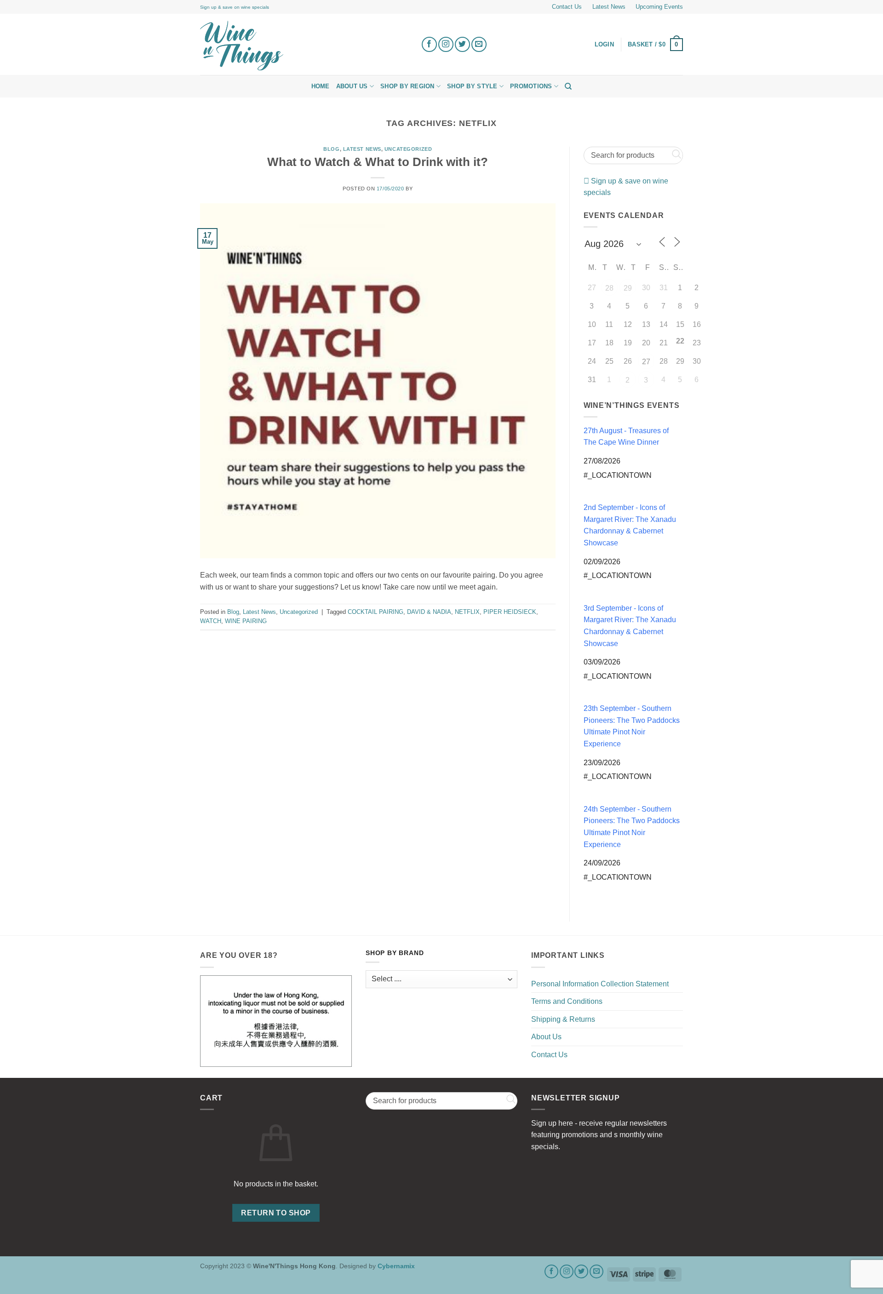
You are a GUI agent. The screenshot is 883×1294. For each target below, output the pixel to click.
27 (646, 362)
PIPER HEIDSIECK (509, 611)
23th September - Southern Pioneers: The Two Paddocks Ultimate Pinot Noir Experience (632, 726)
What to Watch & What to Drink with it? (377, 161)
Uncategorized (408, 149)
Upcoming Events (659, 6)
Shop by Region (407, 86)
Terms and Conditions (566, 1001)
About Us (352, 86)
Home (320, 86)
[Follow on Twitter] (462, 44)
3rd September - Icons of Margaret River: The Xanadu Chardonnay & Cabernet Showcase (630, 625)
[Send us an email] (479, 44)
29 (628, 288)
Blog (331, 149)
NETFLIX (467, 611)
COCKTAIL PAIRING (375, 611)
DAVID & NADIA (429, 611)
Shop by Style (472, 86)
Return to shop (276, 1213)
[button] (655, 44)
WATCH (210, 621)
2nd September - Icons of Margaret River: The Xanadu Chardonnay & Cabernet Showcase (630, 525)
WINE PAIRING (246, 621)
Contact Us (567, 6)
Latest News (608, 6)
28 (609, 288)
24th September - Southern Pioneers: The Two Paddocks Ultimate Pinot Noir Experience (632, 826)
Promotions (531, 86)
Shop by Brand (395, 953)
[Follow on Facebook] (429, 44)
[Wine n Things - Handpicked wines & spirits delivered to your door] (303, 45)
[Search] (568, 86)
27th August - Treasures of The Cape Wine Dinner (626, 437)
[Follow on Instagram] (445, 44)
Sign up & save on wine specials (234, 7)
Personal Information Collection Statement (600, 984)
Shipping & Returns (563, 1019)
